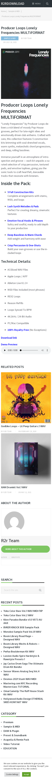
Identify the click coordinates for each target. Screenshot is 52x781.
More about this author (18, 549)
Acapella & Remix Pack (16, 739)
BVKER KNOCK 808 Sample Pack (21, 627)
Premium (8, 722)
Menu (38, 3)
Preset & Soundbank (15, 735)
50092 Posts (15, 557)
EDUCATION (10, 748)
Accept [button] (26, 774)
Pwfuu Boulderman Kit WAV (18, 651)
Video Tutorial (11, 744)
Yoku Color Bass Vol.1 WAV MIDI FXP (23, 610)
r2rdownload (12, 3)
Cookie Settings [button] (12, 774)
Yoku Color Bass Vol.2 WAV (18, 615)
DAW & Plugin (11, 731)
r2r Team (27, 38)
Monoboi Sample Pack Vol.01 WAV (22, 631)
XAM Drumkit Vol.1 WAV (14, 487)
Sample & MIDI (10, 38)
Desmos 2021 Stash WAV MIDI (19, 679)
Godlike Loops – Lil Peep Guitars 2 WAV (23, 426)
